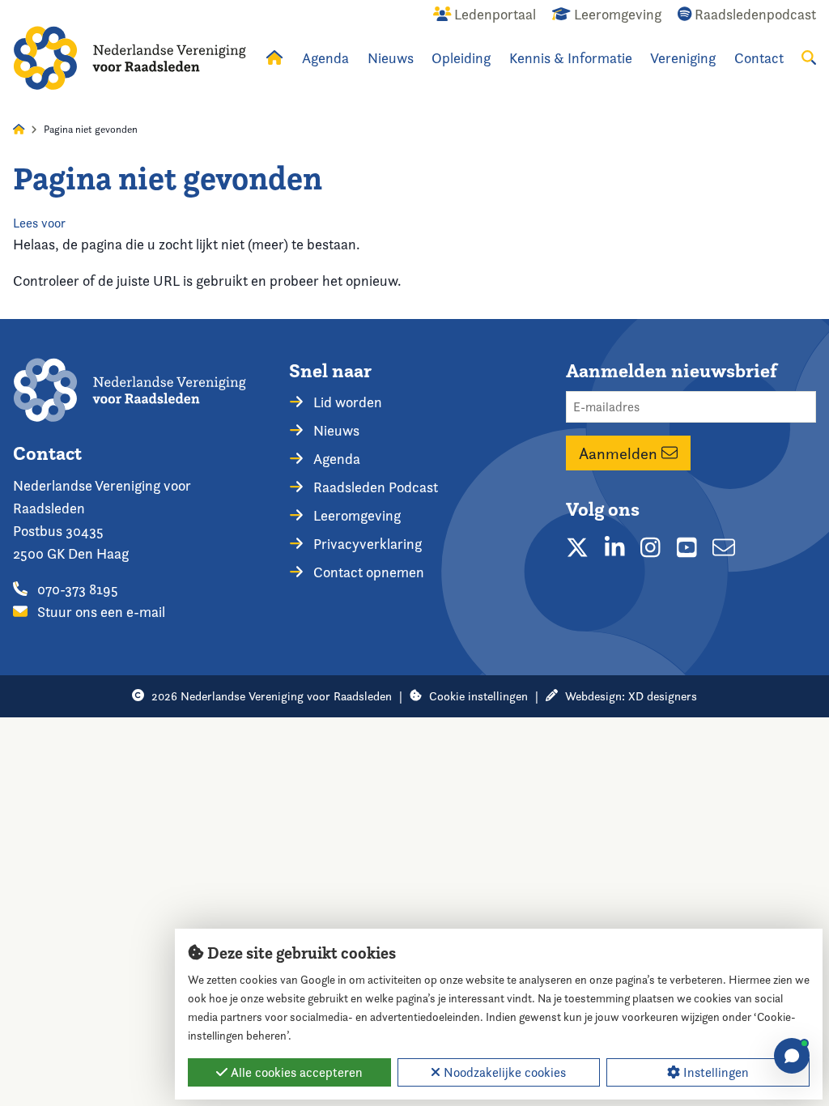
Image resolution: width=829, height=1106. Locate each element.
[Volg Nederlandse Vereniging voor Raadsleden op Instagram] (650, 547)
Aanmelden (620, 453)
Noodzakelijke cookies (503, 1072)
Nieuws (391, 57)
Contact (759, 57)
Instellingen (714, 1072)
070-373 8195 (76, 589)
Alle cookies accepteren (295, 1072)
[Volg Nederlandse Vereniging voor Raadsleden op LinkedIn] (615, 547)
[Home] (129, 57)
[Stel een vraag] (792, 1056)
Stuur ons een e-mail (99, 611)
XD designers (662, 696)
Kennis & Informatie (570, 57)
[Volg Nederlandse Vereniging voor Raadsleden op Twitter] (577, 547)
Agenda (325, 57)
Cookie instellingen (478, 696)
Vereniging (683, 57)
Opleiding (461, 57)
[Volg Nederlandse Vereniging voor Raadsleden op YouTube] (687, 547)
